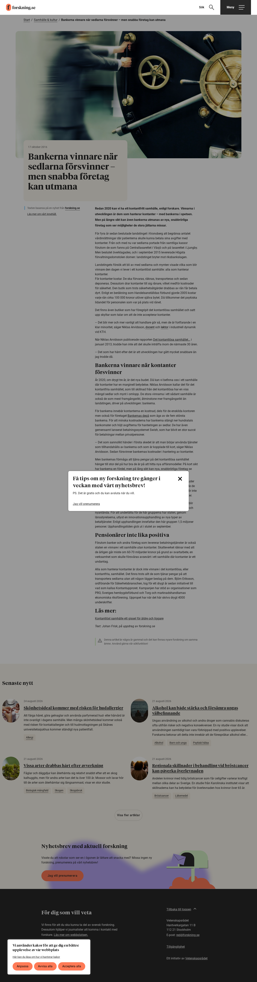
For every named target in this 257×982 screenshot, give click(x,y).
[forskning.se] (17, 7)
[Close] (180, 479)
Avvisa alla (45, 966)
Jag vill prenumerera (86, 504)
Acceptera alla (71, 966)
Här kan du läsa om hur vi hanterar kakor (36, 956)
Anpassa (22, 966)
